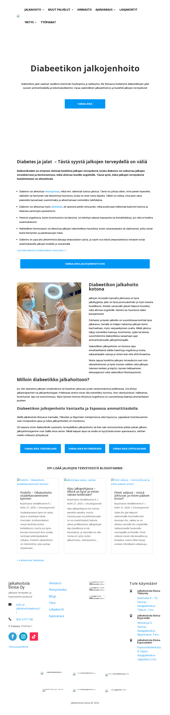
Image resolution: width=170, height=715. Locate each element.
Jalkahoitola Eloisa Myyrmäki (148, 617)
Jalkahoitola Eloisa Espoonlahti (148, 641)
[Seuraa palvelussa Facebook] (12, 636)
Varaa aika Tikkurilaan (40, 448)
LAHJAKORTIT (128, 9)
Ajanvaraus (56, 616)
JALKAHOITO (33, 9)
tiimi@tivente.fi (41, 503)
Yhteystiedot (58, 590)
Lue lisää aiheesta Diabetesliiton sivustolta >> (42, 250)
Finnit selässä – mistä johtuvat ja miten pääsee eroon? (131, 495)
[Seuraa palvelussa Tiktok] (34, 636)
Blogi (52, 596)
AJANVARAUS (104, 9)
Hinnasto (55, 583)
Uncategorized (46, 507)
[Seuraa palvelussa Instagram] (23, 636)
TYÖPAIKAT (48, 22)
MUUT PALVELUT (59, 9)
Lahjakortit (56, 609)
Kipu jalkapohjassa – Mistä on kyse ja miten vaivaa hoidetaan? (83, 491)
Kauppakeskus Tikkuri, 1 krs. (146, 608)
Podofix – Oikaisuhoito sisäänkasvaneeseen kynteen (36, 495)
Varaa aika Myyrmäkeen (85, 448)
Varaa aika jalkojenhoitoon (85, 263)
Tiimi (52, 603)
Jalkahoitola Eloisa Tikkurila (148, 592)
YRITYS (29, 22)
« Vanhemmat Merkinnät (30, 560)
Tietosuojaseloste (18, 646)
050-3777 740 (24, 619)
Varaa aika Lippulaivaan (129, 448)
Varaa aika (85, 103)
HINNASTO (84, 9)
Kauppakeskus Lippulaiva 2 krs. (147, 657)
